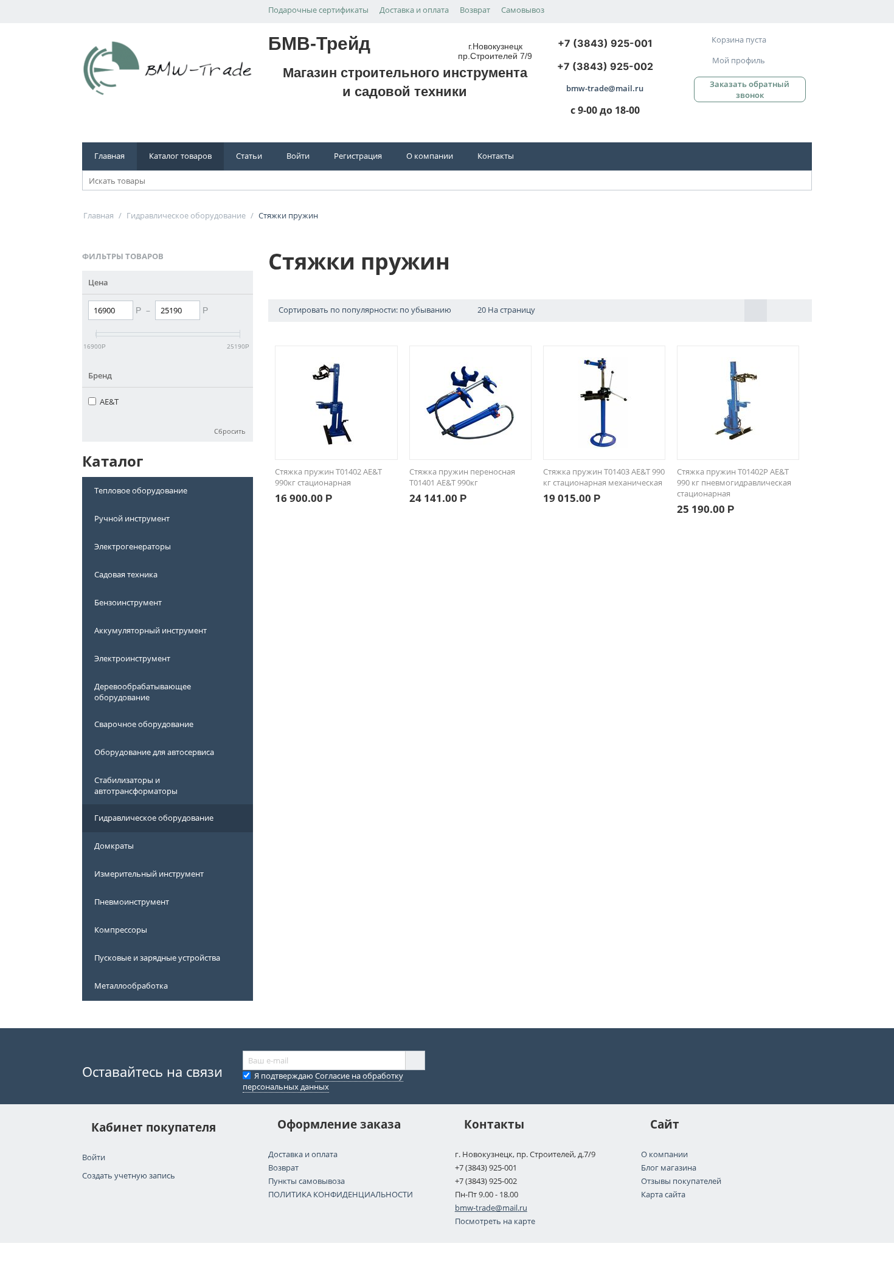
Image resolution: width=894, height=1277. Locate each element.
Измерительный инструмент (149, 873)
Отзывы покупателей (681, 1180)
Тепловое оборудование (140, 490)
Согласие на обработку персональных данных (323, 1081)
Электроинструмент (132, 658)
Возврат (475, 9)
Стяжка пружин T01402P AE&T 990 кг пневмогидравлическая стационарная (734, 482)
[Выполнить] (414, 1060)
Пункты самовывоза (306, 1180)
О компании (429, 155)
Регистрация (358, 155)
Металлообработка (131, 985)
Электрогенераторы (132, 546)
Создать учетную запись (128, 1175)
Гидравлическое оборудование (153, 817)
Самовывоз (522, 9)
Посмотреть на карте (495, 1221)
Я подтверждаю (323, 1081)
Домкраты (114, 845)
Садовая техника (126, 574)
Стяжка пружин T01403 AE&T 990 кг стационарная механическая (604, 477)
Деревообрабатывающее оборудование (142, 692)
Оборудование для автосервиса (154, 751)
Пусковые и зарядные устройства (157, 957)
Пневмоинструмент (131, 901)
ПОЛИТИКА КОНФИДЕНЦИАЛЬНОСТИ (340, 1194)
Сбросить (230, 431)
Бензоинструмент (128, 602)
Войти (298, 155)
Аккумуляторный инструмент (150, 630)
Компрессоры (120, 929)
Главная (109, 155)
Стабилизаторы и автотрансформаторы (136, 785)
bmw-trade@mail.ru (491, 1207)
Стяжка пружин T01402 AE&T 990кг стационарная (328, 477)
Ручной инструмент (132, 518)
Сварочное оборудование (143, 724)
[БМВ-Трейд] (167, 67)
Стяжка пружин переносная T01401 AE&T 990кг (462, 477)
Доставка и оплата (414, 9)
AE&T (109, 401)
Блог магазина (668, 1167)
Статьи (249, 155)
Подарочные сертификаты (318, 9)
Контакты (495, 155)
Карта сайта (663, 1194)
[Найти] (803, 181)
